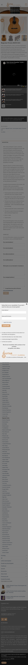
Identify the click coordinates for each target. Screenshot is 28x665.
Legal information (8, 322)
